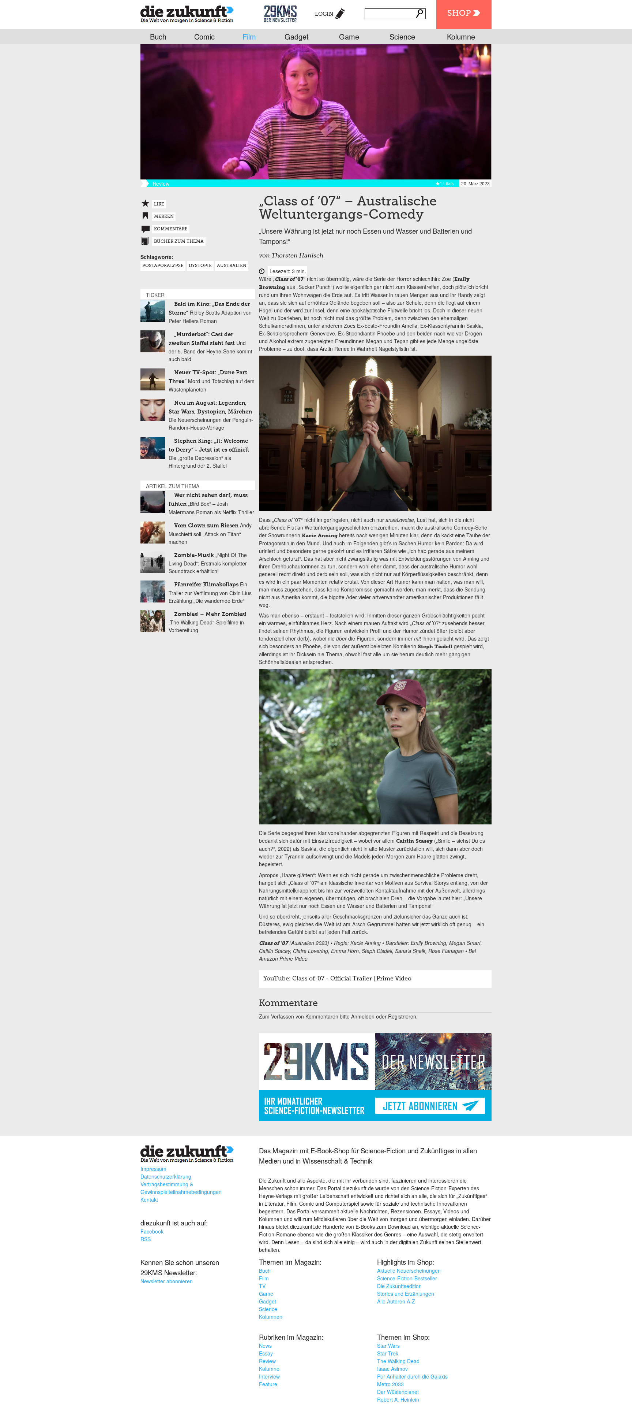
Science (402, 36)
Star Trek (387, 1353)
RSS (145, 1239)
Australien (232, 266)
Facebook (151, 1231)
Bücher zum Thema (179, 242)
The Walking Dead (398, 1361)
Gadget (297, 36)
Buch (158, 36)
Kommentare (171, 229)
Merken (164, 217)
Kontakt (149, 1199)
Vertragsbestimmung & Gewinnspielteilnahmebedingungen (181, 1187)
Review (267, 1361)
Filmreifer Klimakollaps (206, 584)
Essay (266, 1353)
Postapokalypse (163, 266)
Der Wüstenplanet (398, 1391)
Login (324, 14)
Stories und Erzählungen (405, 1293)
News (265, 1345)
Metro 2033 (390, 1384)
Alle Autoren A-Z (396, 1301)
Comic (204, 36)
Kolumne (461, 36)
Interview (269, 1376)
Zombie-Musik (194, 555)
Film (249, 36)
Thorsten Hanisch (297, 256)
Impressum (153, 1168)
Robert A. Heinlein (398, 1399)
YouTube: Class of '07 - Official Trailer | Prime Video (337, 979)
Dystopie (200, 266)
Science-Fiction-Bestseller (407, 1278)
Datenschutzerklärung (165, 1176)
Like (159, 204)
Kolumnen (270, 1316)
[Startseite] (187, 12)
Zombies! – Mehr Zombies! (210, 614)
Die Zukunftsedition (399, 1286)
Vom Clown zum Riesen (206, 525)
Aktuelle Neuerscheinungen (409, 1270)
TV (262, 1286)
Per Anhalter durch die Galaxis (412, 1376)
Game (349, 36)
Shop (459, 14)
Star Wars (388, 1345)
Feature (268, 1384)
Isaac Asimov (392, 1368)
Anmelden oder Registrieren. (384, 1016)
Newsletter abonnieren (166, 1281)
